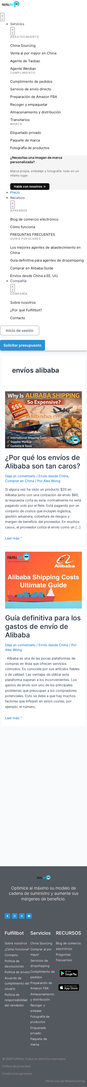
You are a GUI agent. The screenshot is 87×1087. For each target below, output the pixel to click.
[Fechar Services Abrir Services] (12, 31)
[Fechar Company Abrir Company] (12, 288)
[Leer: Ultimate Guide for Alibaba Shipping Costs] (43, 580)
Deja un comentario (20, 476)
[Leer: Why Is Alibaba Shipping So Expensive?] (43, 420)
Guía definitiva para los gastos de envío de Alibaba (43, 626)
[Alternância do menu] (2, 17)
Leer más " (13, 538)
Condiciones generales (17, 1073)
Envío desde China (53, 476)
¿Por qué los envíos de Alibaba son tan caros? (42, 461)
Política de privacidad (16, 1066)
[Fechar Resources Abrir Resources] (12, 204)
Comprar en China (19, 481)
